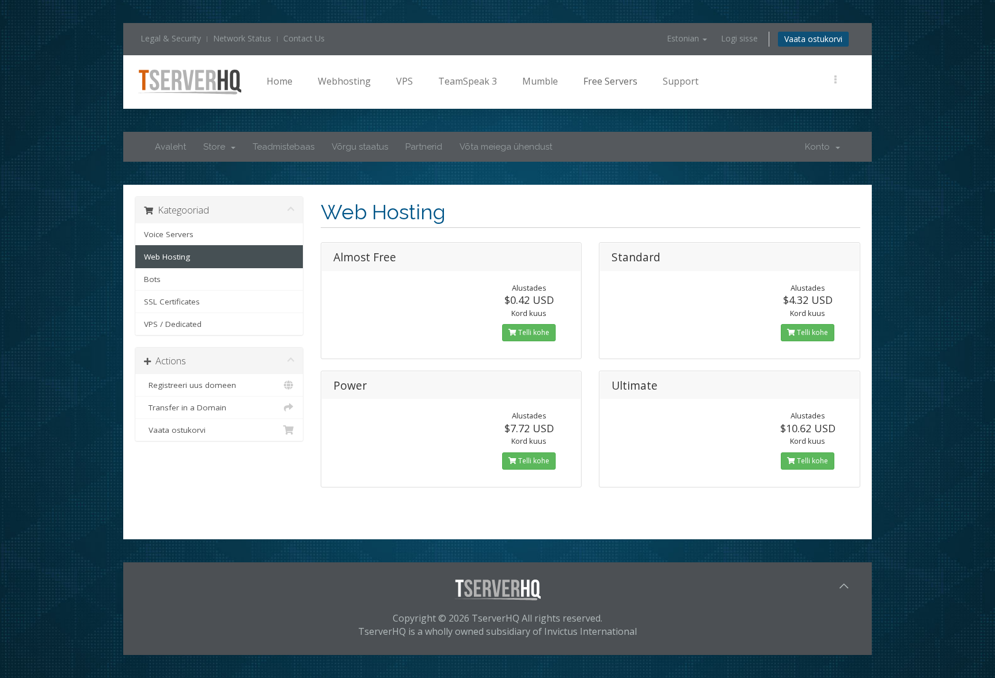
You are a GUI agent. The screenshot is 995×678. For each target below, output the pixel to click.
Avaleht (170, 147)
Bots (152, 279)
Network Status (242, 38)
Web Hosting (167, 257)
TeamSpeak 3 (467, 81)
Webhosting (344, 81)
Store (216, 147)
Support (680, 81)
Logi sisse (739, 38)
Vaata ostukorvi (813, 38)
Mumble (540, 81)
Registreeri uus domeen (190, 385)
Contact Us (304, 38)
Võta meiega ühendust (505, 147)
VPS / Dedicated (173, 324)
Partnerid (423, 147)
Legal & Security (170, 38)
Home (280, 81)
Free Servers (610, 81)
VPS (404, 81)
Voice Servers (168, 234)
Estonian (684, 38)
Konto (819, 147)
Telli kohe (533, 332)
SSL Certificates (172, 301)
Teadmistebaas (283, 147)
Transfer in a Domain (185, 407)
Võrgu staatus (360, 147)
